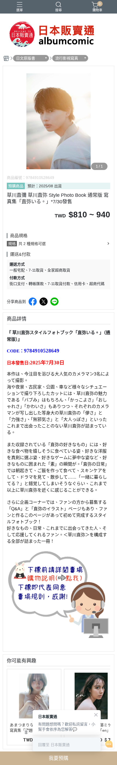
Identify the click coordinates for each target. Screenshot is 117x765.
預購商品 (15, 186)
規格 (12, 243)
